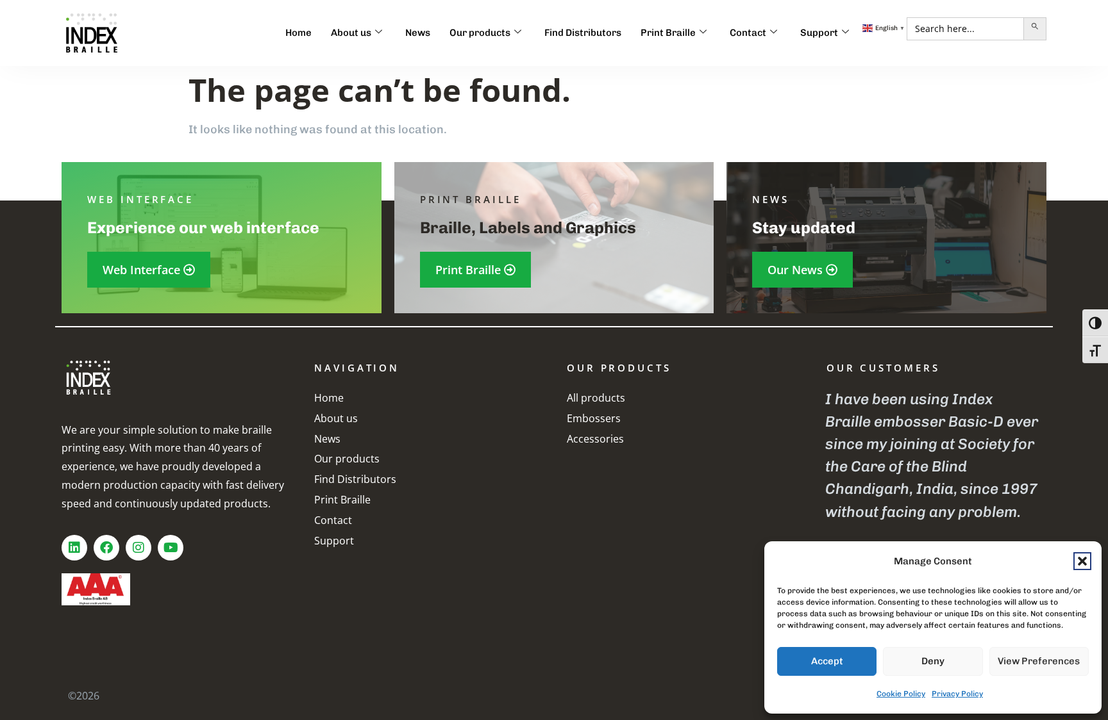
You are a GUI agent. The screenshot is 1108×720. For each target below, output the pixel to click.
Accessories (595, 439)
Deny (932, 661)
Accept (827, 661)
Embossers (594, 418)
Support (819, 32)
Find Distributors (582, 32)
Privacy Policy (957, 693)
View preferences (1039, 661)
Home (298, 32)
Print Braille (668, 32)
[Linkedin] (74, 547)
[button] (1082, 561)
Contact (748, 32)
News (417, 32)
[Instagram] (138, 547)
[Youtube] (170, 547)
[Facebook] (106, 547)
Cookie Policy (901, 693)
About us (351, 32)
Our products (479, 32)
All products (596, 398)
